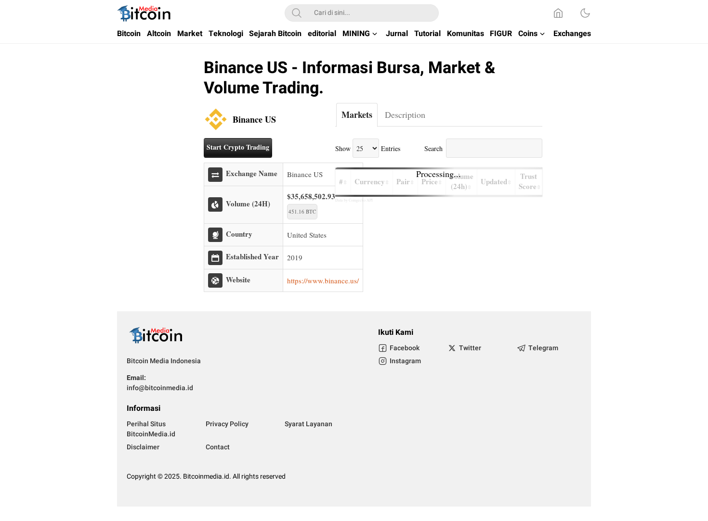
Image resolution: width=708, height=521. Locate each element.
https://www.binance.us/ (323, 280)
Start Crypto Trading (238, 147)
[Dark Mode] (585, 13)
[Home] (558, 13)
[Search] (296, 13)
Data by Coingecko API (354, 200)
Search (433, 148)
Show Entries (367, 148)
